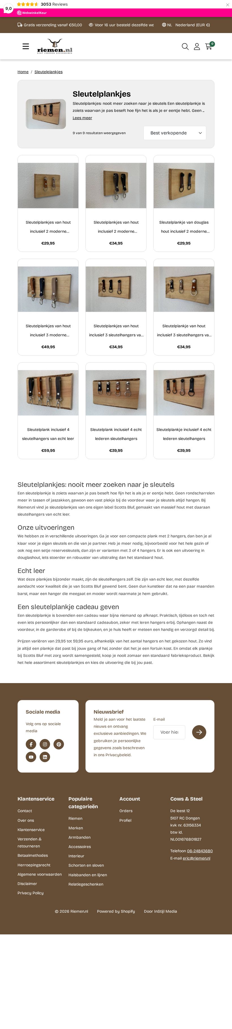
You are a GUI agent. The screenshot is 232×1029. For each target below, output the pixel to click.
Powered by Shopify (116, 911)
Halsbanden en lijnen (87, 875)
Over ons (26, 820)
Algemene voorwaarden (40, 874)
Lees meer (82, 117)
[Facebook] (31, 744)
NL (188, 25)
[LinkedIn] (45, 757)
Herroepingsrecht (34, 865)
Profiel (125, 820)
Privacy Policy (31, 893)
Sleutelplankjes (49, 71)
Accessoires (79, 846)
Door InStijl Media (160, 911)
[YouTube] (31, 757)
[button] (185, 46)
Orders (125, 810)
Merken (75, 828)
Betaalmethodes (33, 855)
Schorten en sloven (86, 865)
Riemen (75, 818)
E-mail (159, 719)
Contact (25, 810)
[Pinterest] (58, 744)
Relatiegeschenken (85, 884)
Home (23, 71)
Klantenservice (31, 829)
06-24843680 (200, 851)
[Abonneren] (199, 732)
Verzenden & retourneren (30, 843)
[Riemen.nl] (55, 46)
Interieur (76, 856)
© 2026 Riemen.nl (71, 911)
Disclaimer (27, 883)
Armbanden (79, 837)
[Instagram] (45, 744)
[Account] (197, 46)
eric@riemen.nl (196, 858)
